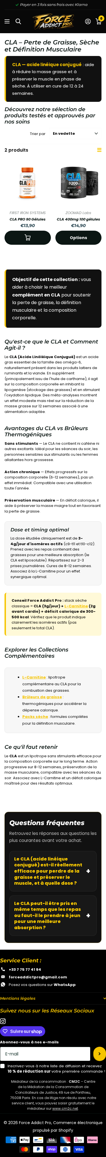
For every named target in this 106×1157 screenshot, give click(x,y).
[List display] (99, 150)
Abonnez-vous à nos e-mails (29, 1042)
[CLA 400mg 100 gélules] (78, 183)
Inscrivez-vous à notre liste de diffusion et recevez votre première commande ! (56, 1068)
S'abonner (99, 1054)
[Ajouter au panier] (28, 238)
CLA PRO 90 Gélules (28, 219)
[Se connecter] (88, 21)
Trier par (38, 133)
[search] (18, 21)
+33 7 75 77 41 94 (25, 969)
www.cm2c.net (65, 1108)
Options (78, 238)
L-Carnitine (76, 606)
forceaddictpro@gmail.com (38, 977)
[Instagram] (3, 1021)
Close (53, 998)
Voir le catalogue (8, 21)
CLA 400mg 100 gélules (78, 219)
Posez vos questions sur (42, 984)
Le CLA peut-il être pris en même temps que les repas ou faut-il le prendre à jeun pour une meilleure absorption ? (47, 915)
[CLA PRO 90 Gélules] (28, 183)
